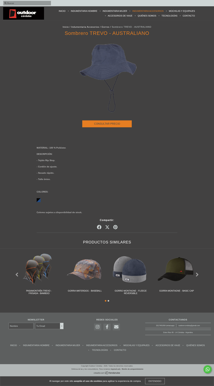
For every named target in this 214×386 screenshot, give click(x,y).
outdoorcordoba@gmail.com (189, 325)
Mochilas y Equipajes (181, 11)
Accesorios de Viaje (119, 15)
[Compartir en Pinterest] (115, 227)
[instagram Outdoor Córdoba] (97, 327)
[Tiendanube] (107, 374)
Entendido (155, 381)
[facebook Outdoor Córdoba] (107, 327)
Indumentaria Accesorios (148, 11)
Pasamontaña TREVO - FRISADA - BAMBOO (39, 292)
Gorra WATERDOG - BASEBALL (85, 291)
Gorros (105, 27)
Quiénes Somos (146, 15)
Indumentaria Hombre (83, 11)
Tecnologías (169, 15)
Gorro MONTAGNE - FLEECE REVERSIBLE (131, 292)
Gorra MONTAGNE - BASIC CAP (176, 291)
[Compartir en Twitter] (107, 227)
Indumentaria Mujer (114, 11)
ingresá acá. (116, 369)
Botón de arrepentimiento (132, 369)
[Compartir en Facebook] (99, 227)
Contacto (188, 15)
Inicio (62, 11)
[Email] (116, 327)
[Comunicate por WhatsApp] (208, 369)
